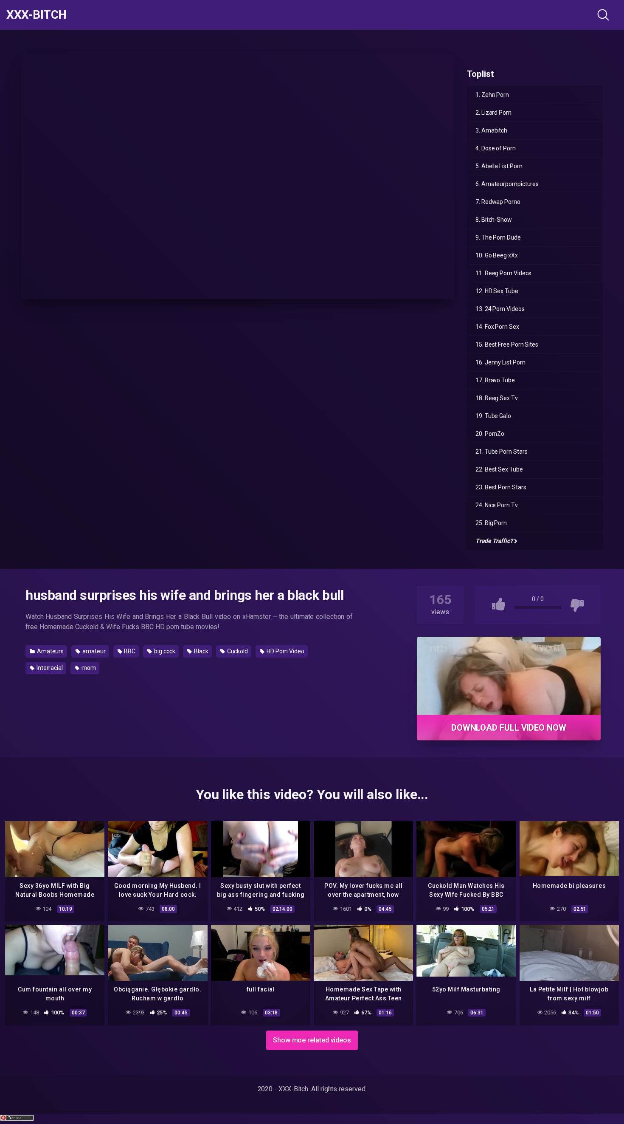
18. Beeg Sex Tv (496, 398)
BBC (129, 651)
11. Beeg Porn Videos (503, 273)
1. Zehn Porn (492, 94)
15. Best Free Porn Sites (506, 344)
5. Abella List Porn (498, 166)
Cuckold (237, 651)
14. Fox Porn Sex (497, 326)
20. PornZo (489, 433)
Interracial (49, 667)
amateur (93, 651)
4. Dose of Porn (495, 148)
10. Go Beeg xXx (496, 255)
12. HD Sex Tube (496, 291)
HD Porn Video (284, 651)
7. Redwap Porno (497, 201)
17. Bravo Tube (495, 380)
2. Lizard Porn (493, 112)
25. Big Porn (491, 523)
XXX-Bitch (36, 15)
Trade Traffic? (494, 540)
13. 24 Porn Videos (500, 308)
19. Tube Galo (493, 415)
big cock (164, 651)
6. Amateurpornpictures (507, 184)
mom (88, 667)
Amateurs (50, 651)
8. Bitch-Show (493, 219)
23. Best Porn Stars (500, 487)
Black (200, 651)
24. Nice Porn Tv (496, 505)
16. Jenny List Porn (500, 362)
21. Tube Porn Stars (501, 451)
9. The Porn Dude (498, 237)
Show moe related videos (312, 1040)
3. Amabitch (491, 130)
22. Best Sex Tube (499, 469)
